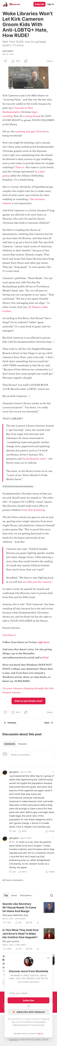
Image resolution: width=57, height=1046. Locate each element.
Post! (46, 658)
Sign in (50, 4)
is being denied (31, 116)
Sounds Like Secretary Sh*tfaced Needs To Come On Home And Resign (19, 907)
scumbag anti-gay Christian (30, 132)
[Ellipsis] (53, 771)
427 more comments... (13, 880)
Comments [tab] (9, 744)
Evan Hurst (7, 51)
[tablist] (15, 744)
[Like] (5, 61)
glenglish (14, 771)
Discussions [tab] (25, 895)
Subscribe (39, 4)
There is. (20, 167)
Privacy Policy (38, 1024)
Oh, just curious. (11, 941)
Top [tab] (6, 895)
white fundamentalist (17, 110)
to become (18, 108)
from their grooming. (33, 510)
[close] (48, 958)
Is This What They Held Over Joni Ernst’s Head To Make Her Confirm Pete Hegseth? (20, 934)
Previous (12, 722)
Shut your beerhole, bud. (15, 915)
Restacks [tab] (22, 744)
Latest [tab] (14, 895)
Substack (13, 1039)
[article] (28, 913)
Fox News (9, 635)
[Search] (51, 895)
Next (46, 722)
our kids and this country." (38, 582)
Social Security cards (34, 459)
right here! (44, 642)
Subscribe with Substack (31, 1011)
